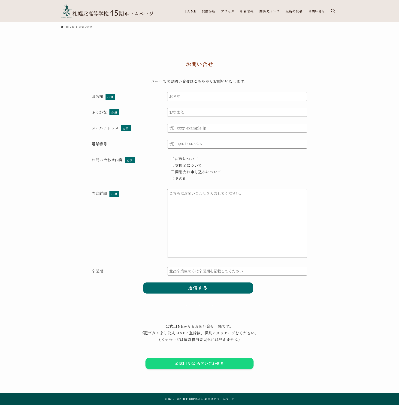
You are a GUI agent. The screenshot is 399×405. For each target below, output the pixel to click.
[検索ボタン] (333, 11)
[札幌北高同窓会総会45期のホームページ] (107, 11)
